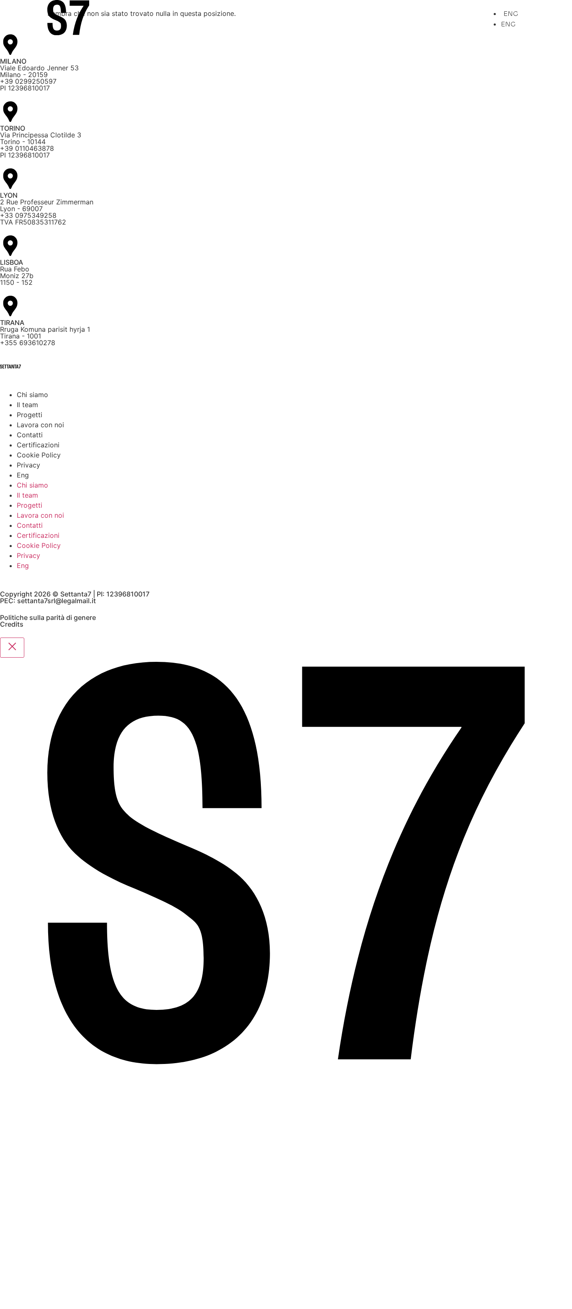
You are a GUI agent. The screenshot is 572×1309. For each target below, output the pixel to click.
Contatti (30, 435)
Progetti (29, 415)
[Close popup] (12, 648)
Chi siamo (32, 394)
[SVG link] (68, 19)
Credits (11, 624)
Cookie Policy (39, 455)
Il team (27, 404)
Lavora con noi (40, 425)
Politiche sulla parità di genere (48, 617)
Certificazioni (38, 445)
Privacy (28, 465)
